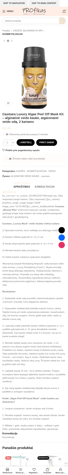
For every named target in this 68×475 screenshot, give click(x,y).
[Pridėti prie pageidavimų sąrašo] (27, 459)
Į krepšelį (25, 142)
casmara (45, 176)
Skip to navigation (14, 3)
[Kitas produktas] (12, 41)
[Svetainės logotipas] (34, 11)
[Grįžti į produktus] (8, 41)
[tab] (21, 186)
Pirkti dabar (46, 142)
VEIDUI (52, 171)
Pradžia (6, 30)
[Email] (62, 230)
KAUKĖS (20, 171)
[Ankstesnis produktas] (4, 41)
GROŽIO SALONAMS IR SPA (27, 30)
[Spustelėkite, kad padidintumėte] (8, 103)
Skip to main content (44, 3)
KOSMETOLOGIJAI (12, 34)
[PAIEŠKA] (62, 20)
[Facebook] (62, 237)
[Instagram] (62, 245)
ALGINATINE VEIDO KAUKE (25, 176)
